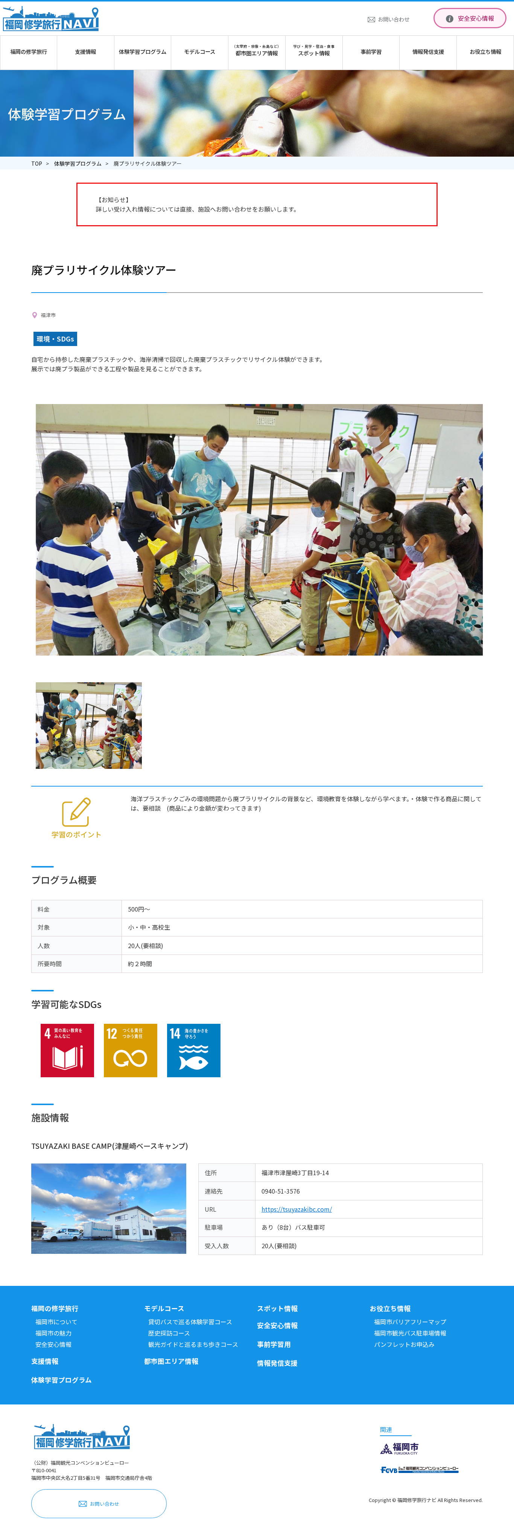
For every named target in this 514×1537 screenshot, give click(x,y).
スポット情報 (277, 1308)
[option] (259, 530)
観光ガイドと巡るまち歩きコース (193, 1344)
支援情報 (44, 1361)
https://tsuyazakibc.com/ (297, 1209)
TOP (36, 163)
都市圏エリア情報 (171, 1361)
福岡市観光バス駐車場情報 (410, 1332)
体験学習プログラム (78, 163)
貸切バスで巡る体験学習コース (190, 1321)
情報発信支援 (277, 1363)
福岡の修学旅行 (55, 1308)
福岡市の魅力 (53, 1332)
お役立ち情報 (390, 1308)
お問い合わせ (393, 19)
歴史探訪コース (169, 1332)
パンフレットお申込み (404, 1344)
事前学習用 (274, 1344)
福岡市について (56, 1321)
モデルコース (164, 1308)
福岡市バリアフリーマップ (410, 1321)
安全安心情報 (476, 18)
